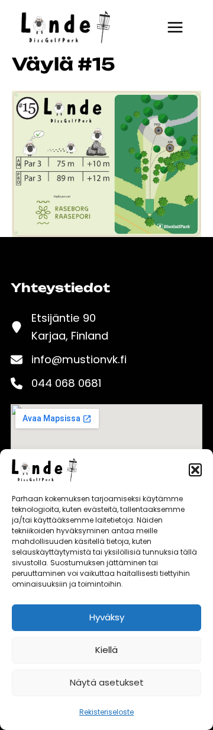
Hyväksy (106, 617)
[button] (195, 470)
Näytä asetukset (107, 682)
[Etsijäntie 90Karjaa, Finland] (59, 327)
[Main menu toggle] (175, 27)
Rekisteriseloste (106, 712)
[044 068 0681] (56, 383)
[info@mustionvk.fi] (69, 360)
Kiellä (106, 649)
